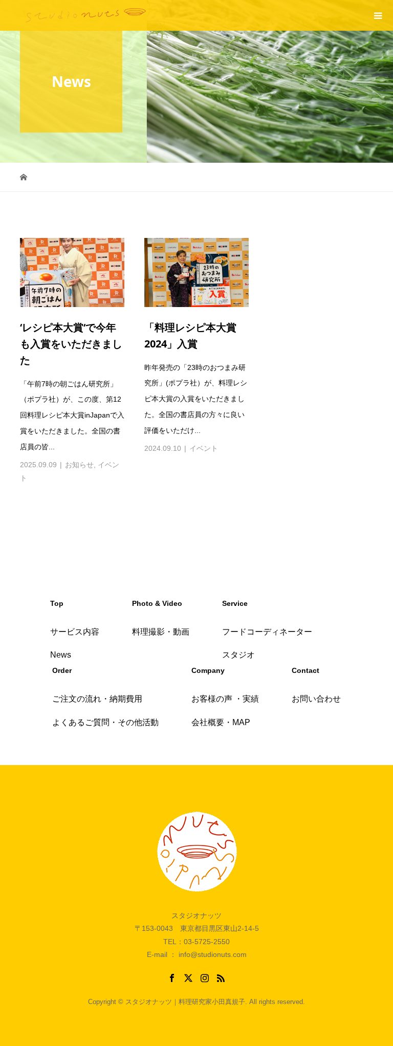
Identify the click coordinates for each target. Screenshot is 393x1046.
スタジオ (238, 654)
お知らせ (79, 465)
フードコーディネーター (267, 631)
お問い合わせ (316, 698)
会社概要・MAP (220, 722)
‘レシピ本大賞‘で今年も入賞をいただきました (71, 343)
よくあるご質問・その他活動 (105, 722)
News (60, 654)
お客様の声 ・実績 (225, 698)
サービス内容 (74, 631)
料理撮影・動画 (160, 631)
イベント (203, 448)
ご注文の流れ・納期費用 (97, 698)
